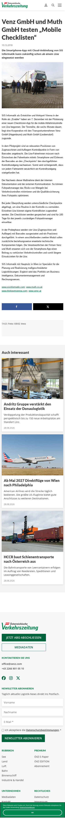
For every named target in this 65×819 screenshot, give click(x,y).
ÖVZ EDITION (41, 761)
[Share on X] (48, 306)
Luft (4, 766)
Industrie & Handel (13, 780)
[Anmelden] (46, 5)
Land (4, 761)
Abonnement (41, 766)
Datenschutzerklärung (27, 807)
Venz (23, 323)
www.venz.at (35, 291)
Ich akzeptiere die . (33, 730)
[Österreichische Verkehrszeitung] (15, 5)
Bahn (5, 770)
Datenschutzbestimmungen (42, 730)
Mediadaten (24, 647)
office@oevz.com (12, 663)
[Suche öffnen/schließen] (53, 5)
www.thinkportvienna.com (14, 291)
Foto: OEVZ (14, 323)
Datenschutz (41, 797)
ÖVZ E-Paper (41, 756)
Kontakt (6, 801)
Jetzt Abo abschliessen (24, 638)
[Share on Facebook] (17, 306)
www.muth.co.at (34, 287)
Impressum (40, 801)
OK (32, 812)
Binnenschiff (9, 775)
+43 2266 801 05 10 (13, 668)
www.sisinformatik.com (13, 287)
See (4, 756)
